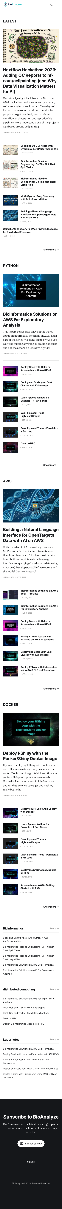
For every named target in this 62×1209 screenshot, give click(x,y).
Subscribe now (33, 1143)
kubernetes (11, 1039)
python (11, 265)
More (53, 928)
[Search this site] (51, 5)
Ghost (47, 1183)
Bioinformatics (13, 928)
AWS (7, 481)
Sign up (31, 1161)
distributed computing (19, 989)
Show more (49, 249)
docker (10, 704)
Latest (10, 21)
